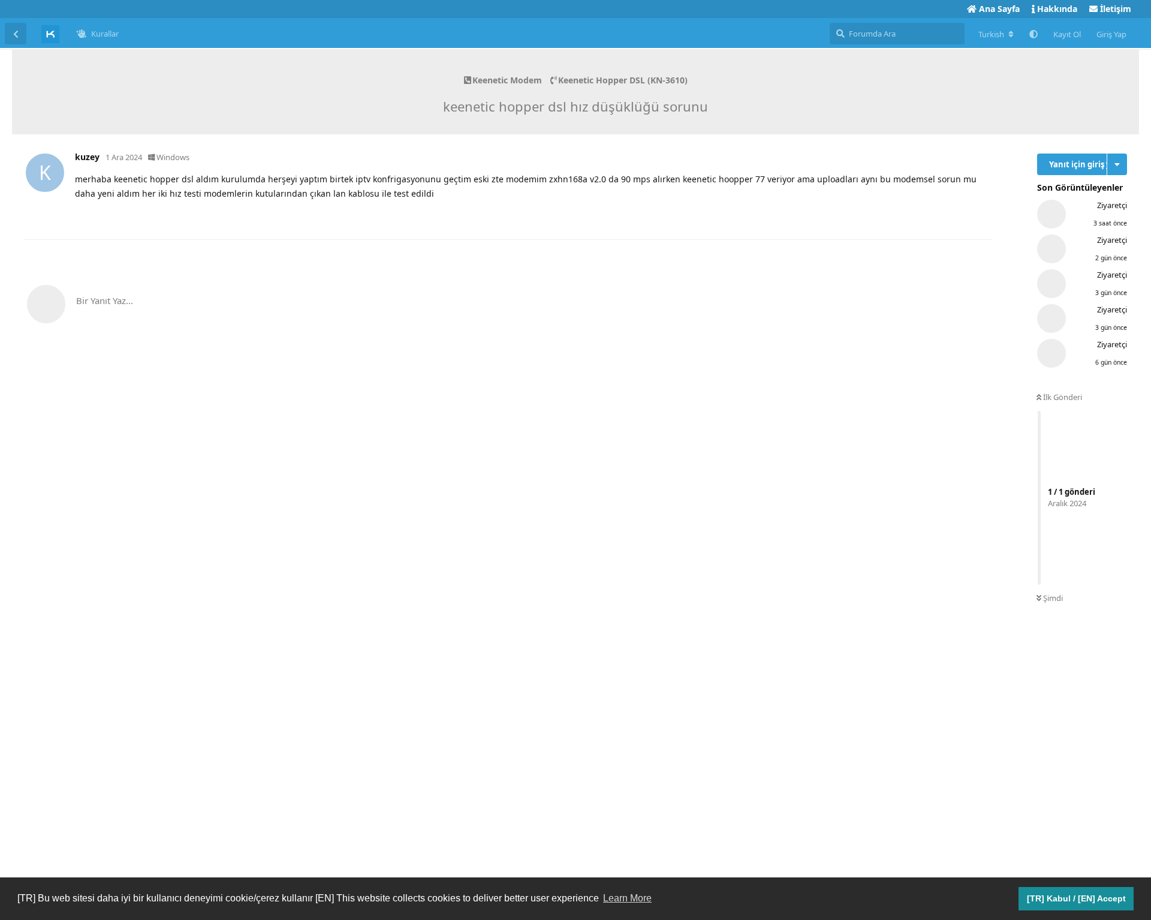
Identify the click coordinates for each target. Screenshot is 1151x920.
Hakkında (1056, 8)
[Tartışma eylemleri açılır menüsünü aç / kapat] (1117, 164)
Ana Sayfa (998, 8)
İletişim (1114, 8)
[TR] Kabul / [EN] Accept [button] (1076, 898)
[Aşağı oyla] (926, 217)
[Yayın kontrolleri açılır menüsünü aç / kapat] (981, 217)
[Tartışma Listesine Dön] (15, 33)
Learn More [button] (627, 898)
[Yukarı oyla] (900, 217)
